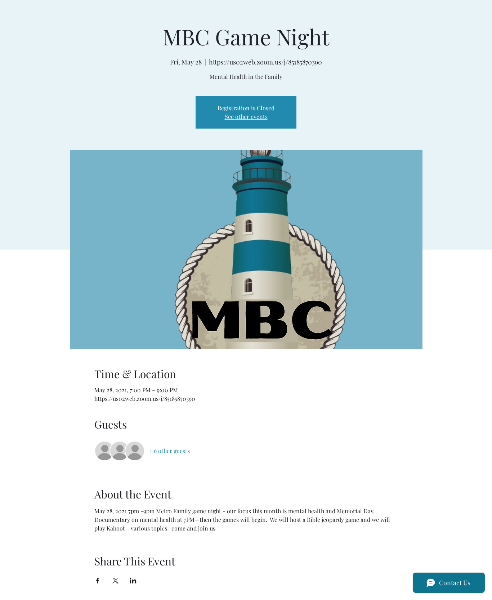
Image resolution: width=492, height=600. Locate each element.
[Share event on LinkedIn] (133, 580)
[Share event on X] (115, 580)
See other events (246, 116)
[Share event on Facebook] (97, 580)
